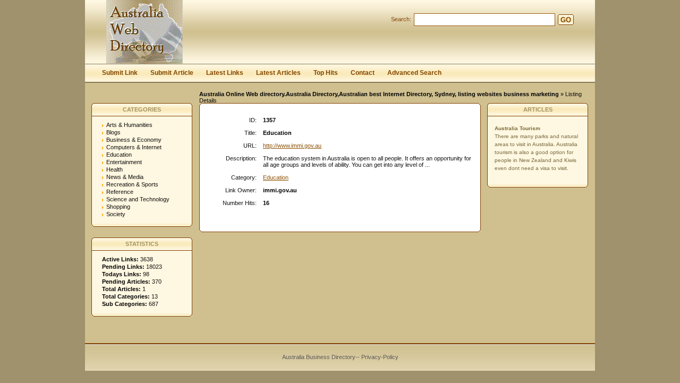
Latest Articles (278, 72)
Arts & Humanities (129, 125)
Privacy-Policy (379, 357)
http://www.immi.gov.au (292, 145)
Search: (401, 19)
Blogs (113, 132)
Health (114, 169)
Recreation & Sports (132, 184)
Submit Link (120, 72)
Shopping (118, 206)
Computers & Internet (134, 147)
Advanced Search (414, 72)
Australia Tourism (517, 128)
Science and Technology (137, 199)
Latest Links (224, 72)
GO (565, 20)
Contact (363, 72)
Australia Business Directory (318, 357)
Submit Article (171, 72)
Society (115, 214)
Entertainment (124, 162)
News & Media (124, 177)
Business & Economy (134, 140)
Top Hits (325, 72)
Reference (119, 192)
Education (119, 154)
